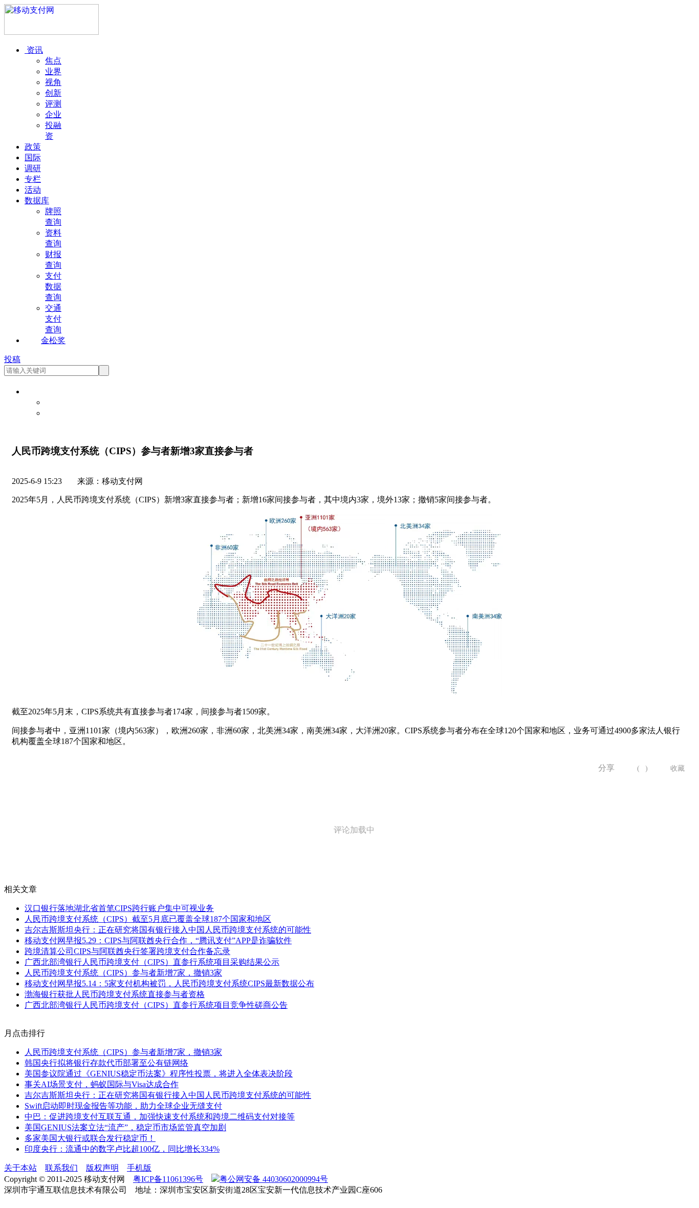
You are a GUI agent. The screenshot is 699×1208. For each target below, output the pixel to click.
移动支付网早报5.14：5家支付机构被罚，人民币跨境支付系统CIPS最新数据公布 (169, 983)
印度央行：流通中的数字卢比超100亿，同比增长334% (122, 1149)
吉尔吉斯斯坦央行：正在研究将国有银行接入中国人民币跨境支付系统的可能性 (168, 929)
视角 (53, 82)
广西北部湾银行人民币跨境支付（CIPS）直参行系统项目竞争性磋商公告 (156, 1005)
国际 (33, 157)
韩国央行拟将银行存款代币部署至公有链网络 (106, 1062)
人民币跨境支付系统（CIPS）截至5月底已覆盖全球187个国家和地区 (148, 919)
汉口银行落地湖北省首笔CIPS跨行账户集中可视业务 (119, 908)
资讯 (34, 50)
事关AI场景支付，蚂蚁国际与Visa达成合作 (102, 1084)
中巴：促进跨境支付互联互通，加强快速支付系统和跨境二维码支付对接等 (160, 1116)
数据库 (37, 200)
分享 (603, 768)
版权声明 (102, 1167)
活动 (33, 189)
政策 (33, 146)
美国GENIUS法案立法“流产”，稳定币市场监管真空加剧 (125, 1127)
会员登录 (61, 402)
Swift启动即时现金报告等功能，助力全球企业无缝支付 (123, 1105)
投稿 (12, 359)
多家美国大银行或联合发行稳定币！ (90, 1138)
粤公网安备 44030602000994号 (274, 1179)
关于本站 (20, 1167)
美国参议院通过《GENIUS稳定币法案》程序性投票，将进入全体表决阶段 (159, 1073)
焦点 (53, 60)
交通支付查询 (53, 319)
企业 (53, 114)
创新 (53, 93)
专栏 (33, 179)
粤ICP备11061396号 (168, 1179)
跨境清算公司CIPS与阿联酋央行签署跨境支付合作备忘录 (127, 951)
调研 (33, 168)
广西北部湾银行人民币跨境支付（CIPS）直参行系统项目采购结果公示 (152, 962)
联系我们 (61, 1167)
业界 (53, 71)
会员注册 (61, 413)
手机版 (139, 1167)
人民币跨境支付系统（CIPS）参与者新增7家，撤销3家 (123, 972)
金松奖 (53, 340)
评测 (53, 103)
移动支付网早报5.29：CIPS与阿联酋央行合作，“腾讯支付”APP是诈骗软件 (158, 940)
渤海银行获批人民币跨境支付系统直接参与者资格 (115, 994)
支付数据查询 (53, 286)
